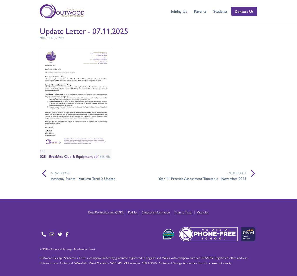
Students (220, 11)
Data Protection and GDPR (106, 212)
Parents (200, 11)
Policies (133, 212)
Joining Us (179, 11)
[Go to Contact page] (44, 234)
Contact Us (244, 11)
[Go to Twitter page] (60, 234)
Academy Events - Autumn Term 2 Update (83, 178)
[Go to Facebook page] (67, 234)
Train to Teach (183, 212)
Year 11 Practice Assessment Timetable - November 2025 (202, 178)
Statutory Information (156, 212)
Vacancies (203, 212)
